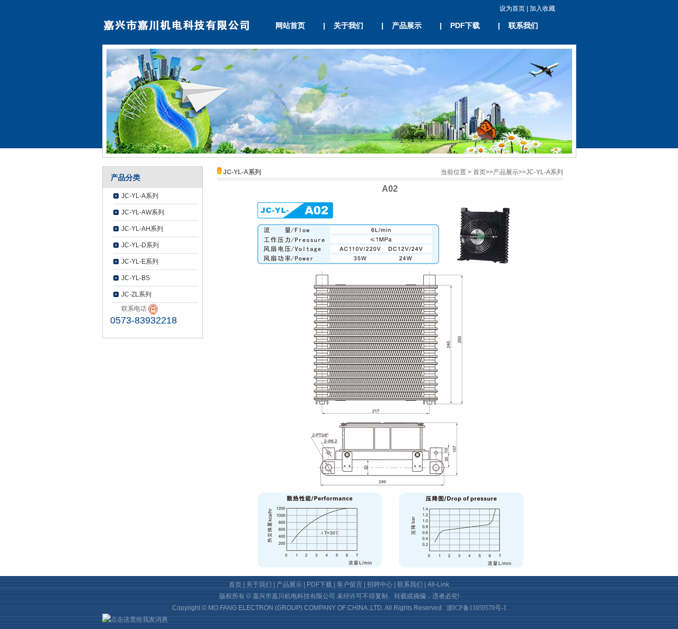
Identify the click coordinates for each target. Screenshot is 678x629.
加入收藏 (541, 8)
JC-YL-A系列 (139, 196)
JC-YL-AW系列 (142, 212)
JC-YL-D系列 (140, 245)
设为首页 (513, 8)
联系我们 (523, 25)
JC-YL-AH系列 (142, 228)
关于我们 (348, 25)
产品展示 (407, 25)
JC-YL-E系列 (139, 261)
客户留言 (349, 584)
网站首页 (290, 25)
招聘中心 (379, 584)
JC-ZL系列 (136, 294)
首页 (479, 172)
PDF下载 (465, 25)
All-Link (438, 584)
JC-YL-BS (135, 278)
